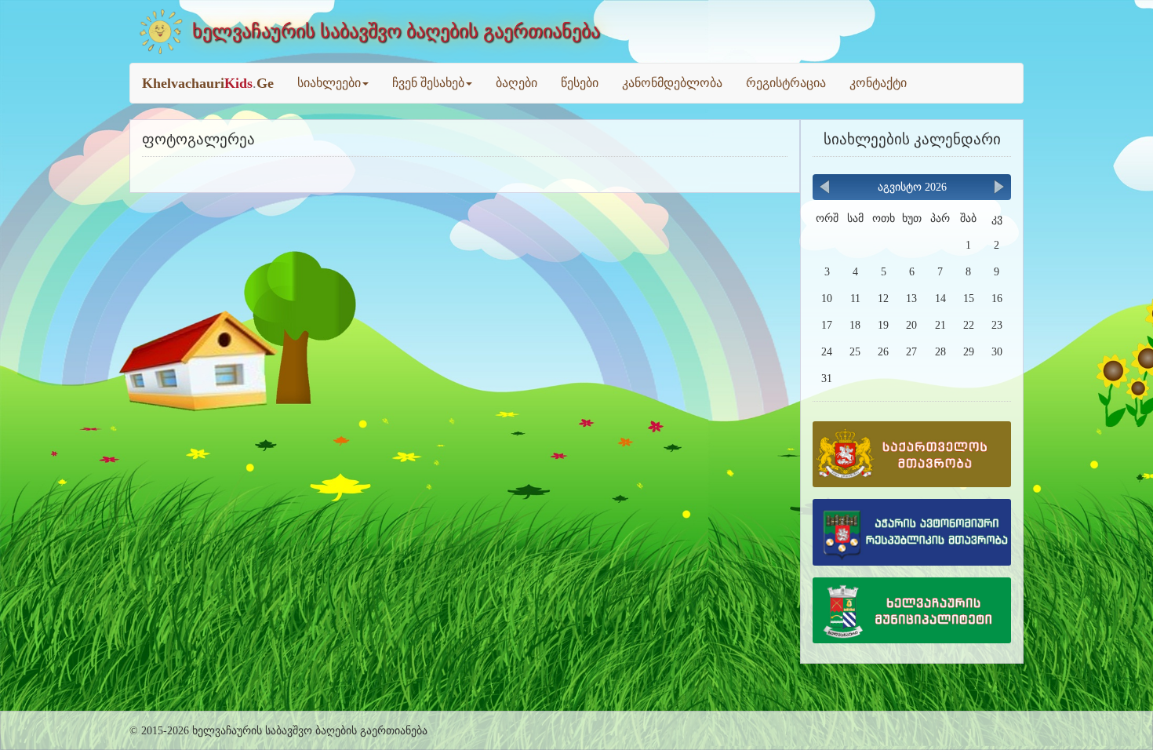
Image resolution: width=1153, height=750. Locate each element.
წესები (579, 82)
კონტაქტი (878, 82)
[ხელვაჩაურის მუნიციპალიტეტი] (912, 615)
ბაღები (516, 82)
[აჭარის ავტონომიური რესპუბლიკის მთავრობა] (912, 537)
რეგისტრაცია (786, 82)
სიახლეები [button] (329, 82)
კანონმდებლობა (672, 82)
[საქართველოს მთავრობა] (912, 459)
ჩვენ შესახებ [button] (428, 82)
